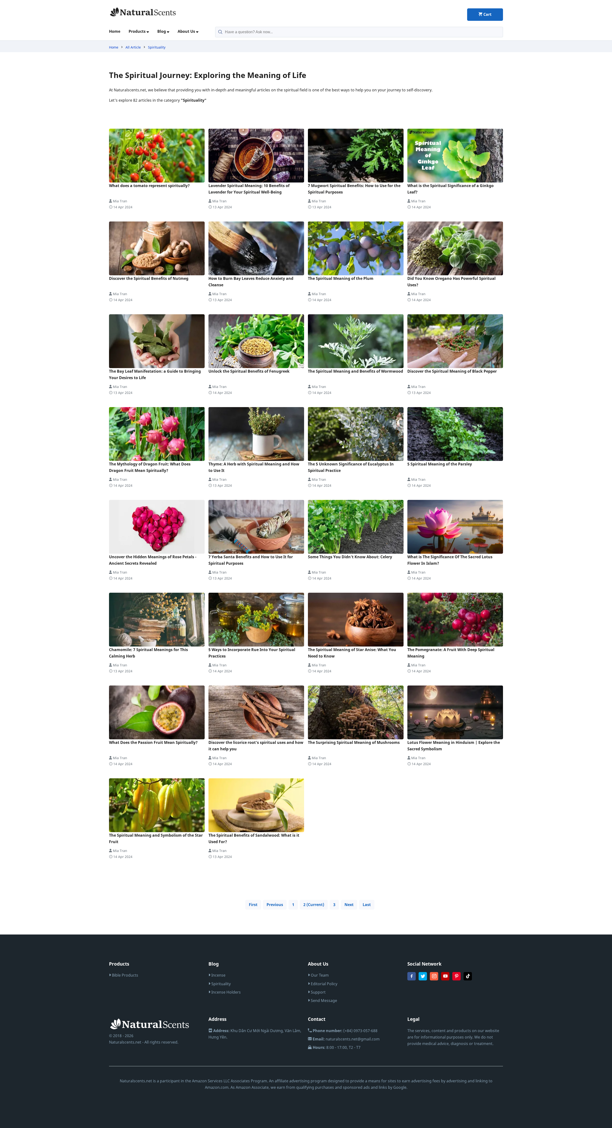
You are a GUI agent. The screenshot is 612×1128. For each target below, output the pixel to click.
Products (138, 31)
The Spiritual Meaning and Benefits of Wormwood (355, 371)
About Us (187, 31)
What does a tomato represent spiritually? (149, 185)
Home (114, 31)
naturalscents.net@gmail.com (346, 1039)
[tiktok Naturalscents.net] (468, 979)
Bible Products (124, 975)
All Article (133, 47)
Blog (162, 31)
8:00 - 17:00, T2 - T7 (337, 1047)
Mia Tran (119, 201)
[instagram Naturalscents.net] (434, 979)
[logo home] (143, 12)
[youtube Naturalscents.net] (445, 979)
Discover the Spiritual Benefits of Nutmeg (148, 278)
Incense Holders (225, 992)
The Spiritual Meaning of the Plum (340, 278)
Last (367, 904)
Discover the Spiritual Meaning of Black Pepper (452, 371)
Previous (275, 904)
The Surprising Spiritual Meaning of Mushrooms (354, 742)
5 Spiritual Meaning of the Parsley (439, 464)
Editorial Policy (323, 983)
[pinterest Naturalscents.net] (456, 979)
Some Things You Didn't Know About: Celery (350, 556)
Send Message (323, 1000)
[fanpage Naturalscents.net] (411, 979)
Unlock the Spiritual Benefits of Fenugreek (249, 371)
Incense (217, 975)
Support (318, 992)
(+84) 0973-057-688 (345, 1030)
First (253, 904)
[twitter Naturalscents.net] (423, 979)
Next (349, 904)
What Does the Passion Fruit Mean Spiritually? (153, 742)
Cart (487, 14)
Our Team (319, 975)
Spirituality (156, 47)
